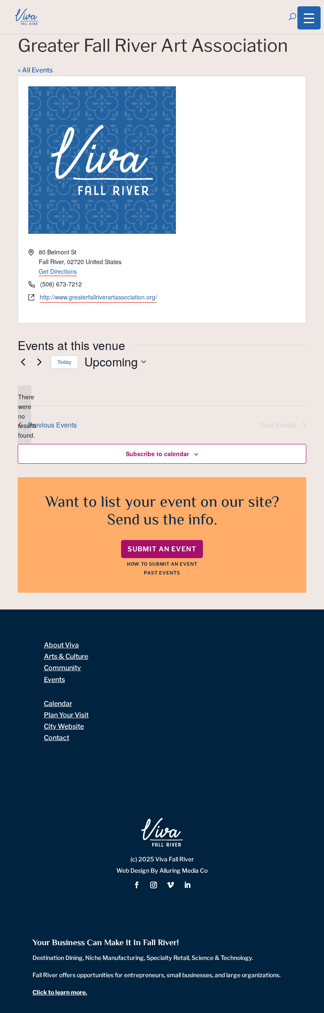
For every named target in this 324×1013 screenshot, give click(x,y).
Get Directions (58, 271)
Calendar (58, 704)
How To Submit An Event (162, 564)
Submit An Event (162, 549)
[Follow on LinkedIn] (187, 885)
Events (54, 680)
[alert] (24, 415)
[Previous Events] (23, 362)
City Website (64, 726)
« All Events (35, 70)
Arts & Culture (66, 656)
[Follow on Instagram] (153, 885)
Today (64, 361)
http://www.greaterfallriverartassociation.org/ (98, 297)
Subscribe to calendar (157, 453)
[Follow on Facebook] (136, 885)
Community (62, 668)
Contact (56, 738)
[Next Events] (39, 362)
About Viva (61, 645)
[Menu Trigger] (309, 17)
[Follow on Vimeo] (170, 885)
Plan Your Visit (66, 715)
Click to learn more (59, 992)
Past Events (162, 573)
